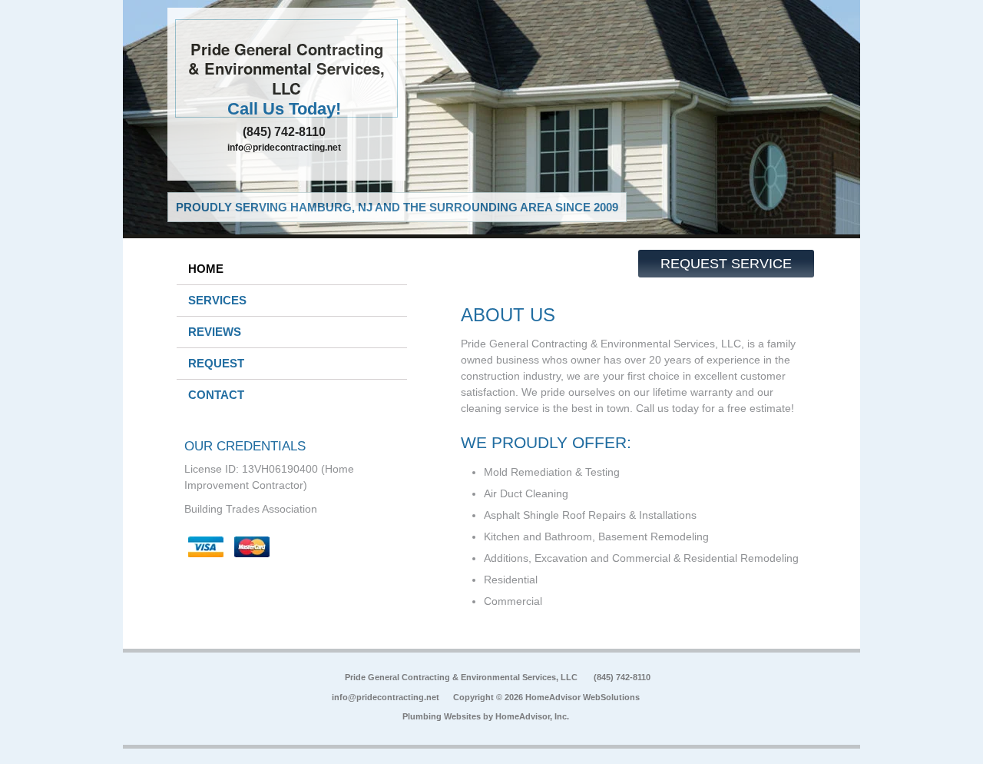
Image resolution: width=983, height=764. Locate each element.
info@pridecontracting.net (284, 147)
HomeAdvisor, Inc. (532, 716)
